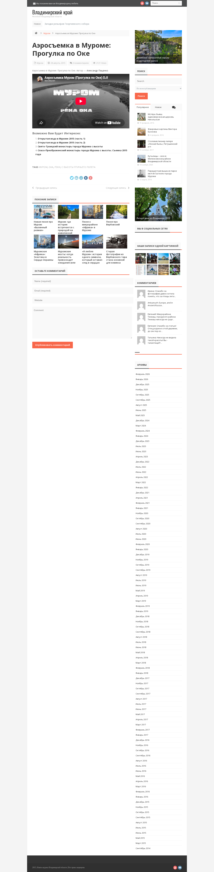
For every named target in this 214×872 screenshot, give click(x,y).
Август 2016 (141, 760)
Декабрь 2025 (142, 384)
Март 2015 (141, 843)
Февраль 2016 (143, 791)
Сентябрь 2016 (143, 755)
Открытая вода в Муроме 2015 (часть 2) (61, 142)
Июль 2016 (141, 765)
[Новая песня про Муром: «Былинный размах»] (44, 212)
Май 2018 (140, 652)
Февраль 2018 (143, 667)
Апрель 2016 (142, 781)
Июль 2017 (141, 704)
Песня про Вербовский (113, 223)
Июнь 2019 (141, 585)
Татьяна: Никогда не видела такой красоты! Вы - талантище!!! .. (162, 340)
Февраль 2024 (143, 430)
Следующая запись (117, 187)
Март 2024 (141, 425)
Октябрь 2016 (142, 750)
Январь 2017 (142, 734)
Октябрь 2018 (142, 626)
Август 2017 (141, 698)
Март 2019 (141, 600)
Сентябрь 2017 (143, 693)
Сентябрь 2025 (143, 399)
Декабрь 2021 (142, 492)
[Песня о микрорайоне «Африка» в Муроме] (92, 212)
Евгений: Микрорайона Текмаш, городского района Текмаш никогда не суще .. (162, 317)
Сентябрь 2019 (143, 570)
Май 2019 (140, 590)
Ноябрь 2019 (142, 559)
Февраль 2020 (143, 544)
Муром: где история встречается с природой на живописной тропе (66, 228)
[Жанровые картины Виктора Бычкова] (141, 132)
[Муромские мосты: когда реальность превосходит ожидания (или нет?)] (68, 241)
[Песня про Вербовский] (116, 212)
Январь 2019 (142, 611)
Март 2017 (141, 724)
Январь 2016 (142, 796)
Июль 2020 (141, 533)
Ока (51, 167)
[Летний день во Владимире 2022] (158, 204)
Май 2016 (140, 776)
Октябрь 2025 (142, 394)
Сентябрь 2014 (143, 848)
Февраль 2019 (143, 606)
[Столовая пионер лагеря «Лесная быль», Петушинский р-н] (141, 144)
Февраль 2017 (143, 729)
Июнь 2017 (141, 709)
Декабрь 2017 (142, 678)
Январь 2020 (142, 549)
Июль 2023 (141, 446)
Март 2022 (141, 482)
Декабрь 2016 (142, 740)
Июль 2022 (141, 466)
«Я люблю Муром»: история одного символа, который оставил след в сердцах (92, 257)
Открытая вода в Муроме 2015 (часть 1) (61, 138)
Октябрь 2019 (142, 564)
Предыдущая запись (45, 187)
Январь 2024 (142, 436)
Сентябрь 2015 (143, 817)
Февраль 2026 (143, 374)
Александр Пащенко (97, 70)
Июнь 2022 (141, 472)
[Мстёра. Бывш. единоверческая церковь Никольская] (141, 117)
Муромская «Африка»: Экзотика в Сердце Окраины (43, 255)
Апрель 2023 (142, 456)
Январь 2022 (142, 487)
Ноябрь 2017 (142, 683)
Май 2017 (140, 714)
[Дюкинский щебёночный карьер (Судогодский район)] (158, 47)
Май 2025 (140, 415)
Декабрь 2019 (142, 554)
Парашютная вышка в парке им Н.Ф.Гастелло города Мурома (162, 173)
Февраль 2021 (143, 503)
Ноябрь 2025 (142, 389)
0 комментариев (81, 63)
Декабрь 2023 (142, 441)
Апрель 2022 (142, 477)
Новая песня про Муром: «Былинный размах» (43, 226)
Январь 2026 (142, 379)
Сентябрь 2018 (143, 631)
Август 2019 (141, 575)
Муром (47, 33)
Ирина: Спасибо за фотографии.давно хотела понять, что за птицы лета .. (162, 294)
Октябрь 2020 (142, 518)
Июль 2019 (141, 580)
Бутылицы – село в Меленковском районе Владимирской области (159, 159)
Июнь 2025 (141, 410)
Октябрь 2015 (142, 812)
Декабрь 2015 (142, 801)
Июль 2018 (141, 642)
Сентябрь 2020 (143, 523)
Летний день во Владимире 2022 (153, 218)
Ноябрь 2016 (142, 745)
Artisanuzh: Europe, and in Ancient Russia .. (160, 304)
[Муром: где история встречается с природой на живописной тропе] (68, 212)
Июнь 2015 (141, 832)
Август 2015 (141, 822)
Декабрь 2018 (142, 616)
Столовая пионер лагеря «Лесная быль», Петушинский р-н (162, 144)
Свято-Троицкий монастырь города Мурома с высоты (70, 146)
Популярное (143, 107)
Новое (158, 107)
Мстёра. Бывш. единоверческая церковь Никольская (161, 117)
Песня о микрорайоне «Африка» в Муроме (90, 226)
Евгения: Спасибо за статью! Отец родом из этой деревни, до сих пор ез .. (162, 328)
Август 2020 (141, 528)
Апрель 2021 (142, 497)
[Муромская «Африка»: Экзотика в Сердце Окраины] (44, 241)
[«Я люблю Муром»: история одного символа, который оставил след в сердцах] (92, 241)
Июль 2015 (141, 827)
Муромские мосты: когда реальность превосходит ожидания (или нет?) (66, 258)
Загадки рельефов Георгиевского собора (67, 23)
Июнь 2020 (141, 539)
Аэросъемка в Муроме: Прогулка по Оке (71, 49)
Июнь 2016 (141, 771)
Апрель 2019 (142, 595)
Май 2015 (140, 838)
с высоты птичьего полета (78, 167)
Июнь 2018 (141, 647)
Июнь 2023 (141, 451)
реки (57, 167)
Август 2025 (141, 405)
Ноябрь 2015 (142, 807)
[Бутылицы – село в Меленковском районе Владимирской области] (141, 159)
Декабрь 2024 (142, 420)
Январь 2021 (142, 508)
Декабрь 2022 (142, 461)
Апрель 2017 (142, 719)
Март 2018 (141, 662)
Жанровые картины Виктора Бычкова (162, 130)
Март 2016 (141, 786)
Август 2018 (141, 637)
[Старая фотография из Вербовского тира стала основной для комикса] (116, 241)
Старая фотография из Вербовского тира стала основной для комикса (116, 257)
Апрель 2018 (142, 657)
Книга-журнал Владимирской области (52, 867)
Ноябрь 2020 (142, 513)
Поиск (141, 95)
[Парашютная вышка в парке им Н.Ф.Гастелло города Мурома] (141, 173)
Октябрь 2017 (142, 688)
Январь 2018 (142, 673)
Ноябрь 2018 (142, 621)
